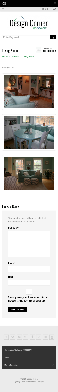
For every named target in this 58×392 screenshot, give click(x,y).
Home (5, 56)
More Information (11, 365)
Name (11, 263)
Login (45, 8)
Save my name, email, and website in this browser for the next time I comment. (28, 299)
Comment (13, 228)
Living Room (28, 56)
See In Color (49, 51)
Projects (15, 56)
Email (11, 276)
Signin (6, 357)
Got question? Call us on (18, 350)
